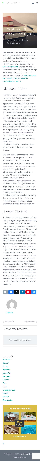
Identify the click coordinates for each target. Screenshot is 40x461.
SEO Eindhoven (20, 457)
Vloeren (6, 393)
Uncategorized (15, 43)
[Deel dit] (11, 292)
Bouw (5, 366)
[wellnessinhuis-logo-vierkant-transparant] (3, 3)
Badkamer (7, 359)
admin (26, 40)
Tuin (5, 386)
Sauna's (6, 380)
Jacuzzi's (6, 373)
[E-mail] (5, 292)
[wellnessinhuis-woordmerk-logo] (13, 3)
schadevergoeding (10, 67)
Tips (4, 383)
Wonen (6, 396)
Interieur (6, 369)
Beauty (6, 363)
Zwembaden (8, 400)
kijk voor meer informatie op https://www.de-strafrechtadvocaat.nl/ (19, 78)
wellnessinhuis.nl (28, 454)
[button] (33, 3)
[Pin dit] (28, 292)
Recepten (6, 376)
